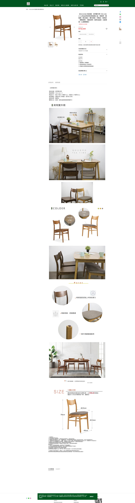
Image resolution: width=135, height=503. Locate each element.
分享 (81, 74)
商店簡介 (55, 500)
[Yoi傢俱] (34, 3)
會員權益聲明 (76, 502)
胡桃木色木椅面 (83, 34)
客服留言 (75, 500)
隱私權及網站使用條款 (58, 502)
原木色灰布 (91, 34)
